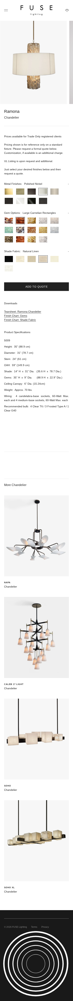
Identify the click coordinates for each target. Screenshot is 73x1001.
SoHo (7, 786)
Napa (7, 582)
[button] (36, 184)
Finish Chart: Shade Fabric (20, 319)
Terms (34, 927)
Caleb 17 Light (14, 684)
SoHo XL (9, 887)
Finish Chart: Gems (15, 315)
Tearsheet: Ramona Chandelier (22, 311)
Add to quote (36, 286)
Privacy (45, 927)
